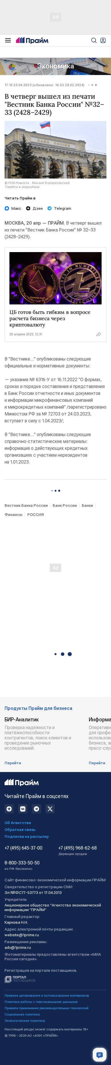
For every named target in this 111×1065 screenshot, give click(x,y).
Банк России (65, 505)
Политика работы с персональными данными (41, 1002)
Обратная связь (20, 829)
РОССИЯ (35, 514)
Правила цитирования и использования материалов (47, 995)
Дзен (38, 208)
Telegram (62, 208)
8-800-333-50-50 (22, 865)
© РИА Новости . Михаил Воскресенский (37, 183)
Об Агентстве (18, 822)
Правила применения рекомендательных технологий (47, 1008)
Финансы (13, 514)
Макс (16, 208)
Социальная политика (22, 1014)
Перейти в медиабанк (22, 187)
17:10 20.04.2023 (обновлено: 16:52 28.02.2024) (45, 85)
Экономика (55, 66)
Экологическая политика (25, 1021)
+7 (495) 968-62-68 (77, 851)
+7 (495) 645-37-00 (23, 848)
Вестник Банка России (26, 505)
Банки (87, 505)
